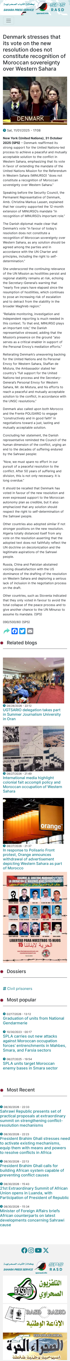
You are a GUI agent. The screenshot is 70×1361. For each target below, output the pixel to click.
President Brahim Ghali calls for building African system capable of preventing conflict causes (32, 1170)
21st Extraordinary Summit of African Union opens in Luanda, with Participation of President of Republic (34, 1193)
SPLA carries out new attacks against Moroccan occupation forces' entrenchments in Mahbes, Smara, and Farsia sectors (34, 1043)
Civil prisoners (19, 988)
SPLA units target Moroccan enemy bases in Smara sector (30, 1065)
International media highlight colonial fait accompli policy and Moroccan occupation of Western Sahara (32, 784)
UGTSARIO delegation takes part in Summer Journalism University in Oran (32, 714)
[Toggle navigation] (8, 21)
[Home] (36, 7)
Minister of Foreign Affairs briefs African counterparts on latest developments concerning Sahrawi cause (32, 1218)
